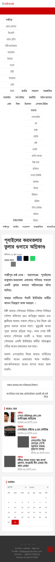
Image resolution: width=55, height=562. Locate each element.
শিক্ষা (18, 103)
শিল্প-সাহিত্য (37, 207)
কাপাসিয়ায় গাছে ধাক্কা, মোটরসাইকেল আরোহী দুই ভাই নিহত (27, 395)
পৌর (12, 84)
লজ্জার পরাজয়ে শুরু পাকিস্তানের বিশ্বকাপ (22, 384)
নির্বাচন (10, 58)
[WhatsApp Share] (32, 258)
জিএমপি (11, 32)
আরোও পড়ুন (11, 408)
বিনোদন (28, 103)
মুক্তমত (35, 181)
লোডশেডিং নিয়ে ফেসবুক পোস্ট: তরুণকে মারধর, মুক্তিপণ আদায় (38, 445)
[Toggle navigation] (5, 10)
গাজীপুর (9, 19)
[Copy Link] (6, 264)
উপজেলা (12, 78)
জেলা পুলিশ (11, 39)
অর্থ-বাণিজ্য (19, 97)
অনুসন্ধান (11, 52)
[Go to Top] (50, 549)
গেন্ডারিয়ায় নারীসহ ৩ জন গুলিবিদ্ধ (33, 429)
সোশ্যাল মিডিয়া (42, 103)
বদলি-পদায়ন (37, 155)
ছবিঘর (35, 213)
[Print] (39, 258)
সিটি (12, 71)
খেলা (9, 103)
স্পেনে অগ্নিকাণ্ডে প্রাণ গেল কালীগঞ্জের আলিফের (29, 417)
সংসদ (12, 65)
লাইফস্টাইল (18, 220)
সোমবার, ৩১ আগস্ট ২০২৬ (27, 422)
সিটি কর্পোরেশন (11, 45)
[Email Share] (13, 264)
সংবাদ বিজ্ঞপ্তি (36, 175)
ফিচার (36, 187)
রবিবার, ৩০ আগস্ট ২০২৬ (40, 452)
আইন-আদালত (46, 97)
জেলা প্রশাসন (11, 26)
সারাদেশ (35, 90)
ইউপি (12, 90)
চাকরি (35, 149)
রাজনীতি (32, 97)
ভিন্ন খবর (35, 162)
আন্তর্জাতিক (47, 90)
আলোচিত (7, 97)
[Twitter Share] (26, 258)
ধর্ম (36, 123)
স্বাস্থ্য (36, 129)
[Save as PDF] (45, 258)
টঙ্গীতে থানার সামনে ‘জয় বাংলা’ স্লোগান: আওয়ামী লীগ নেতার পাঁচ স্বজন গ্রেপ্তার (32, 462)
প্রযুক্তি (35, 136)
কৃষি (35, 142)
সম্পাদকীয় (36, 116)
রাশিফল (36, 168)
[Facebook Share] (19, 258)
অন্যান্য (33, 110)
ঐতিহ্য (36, 200)
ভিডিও (35, 220)
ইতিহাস (35, 194)
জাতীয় (24, 90)
